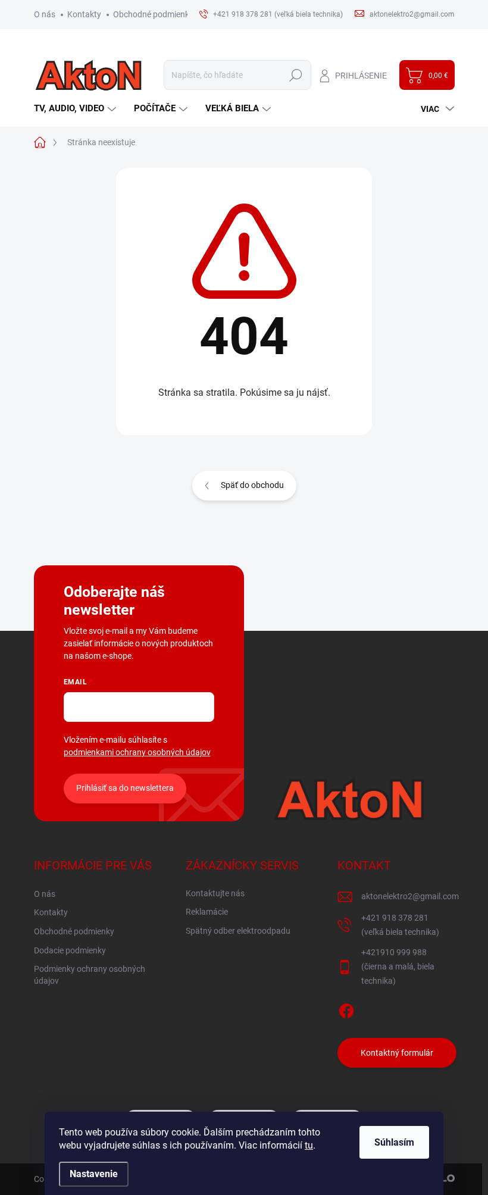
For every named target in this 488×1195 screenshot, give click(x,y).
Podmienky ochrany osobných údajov (89, 975)
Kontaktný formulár (397, 1053)
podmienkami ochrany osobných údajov (137, 752)
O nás (44, 14)
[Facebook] (346, 1009)
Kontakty (84, 14)
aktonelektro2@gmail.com (410, 896)
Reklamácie (207, 911)
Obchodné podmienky (153, 14)
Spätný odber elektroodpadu (238, 931)
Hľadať (296, 75)
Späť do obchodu (252, 485)
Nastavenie (94, 1174)
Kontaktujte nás (215, 893)
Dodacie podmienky (70, 950)
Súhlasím (394, 1142)
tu (309, 1145)
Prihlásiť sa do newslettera (125, 788)
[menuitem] (76, 108)
